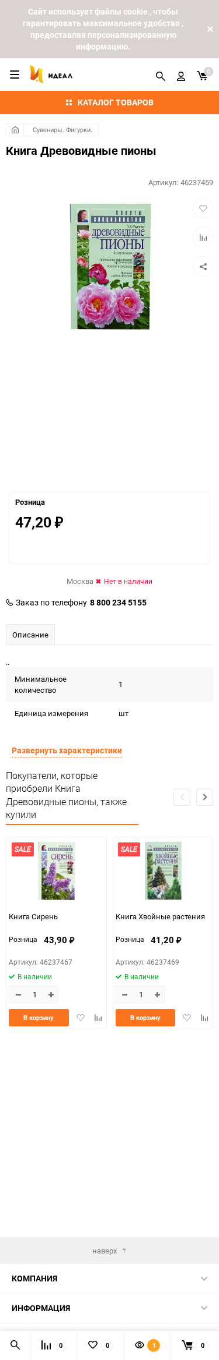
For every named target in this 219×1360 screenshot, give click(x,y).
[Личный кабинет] (181, 74)
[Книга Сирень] (56, 872)
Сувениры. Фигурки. (62, 129)
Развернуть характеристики (67, 750)
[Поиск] (160, 74)
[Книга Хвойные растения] (163, 872)
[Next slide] (204, 797)
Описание (30, 634)
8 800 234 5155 (118, 602)
